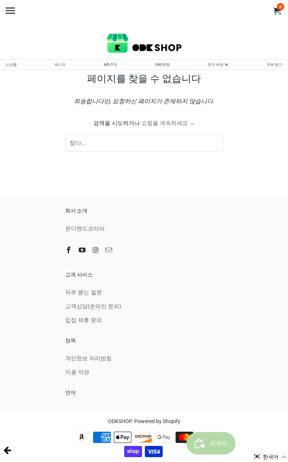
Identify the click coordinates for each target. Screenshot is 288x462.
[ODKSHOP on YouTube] (83, 250)
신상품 (11, 64)
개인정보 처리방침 (88, 358)
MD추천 (110, 64)
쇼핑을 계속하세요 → (168, 123)
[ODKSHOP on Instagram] (96, 250)
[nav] (11, 7)
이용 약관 (77, 372)
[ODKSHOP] (144, 44)
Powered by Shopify (157, 421)
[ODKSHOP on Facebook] (69, 250)
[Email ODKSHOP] (109, 250)
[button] (270, 457)
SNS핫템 (162, 64)
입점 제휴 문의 (83, 320)
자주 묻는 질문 (83, 292)
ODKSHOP (120, 421)
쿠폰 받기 (274, 64)
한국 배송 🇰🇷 (218, 64)
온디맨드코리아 (85, 228)
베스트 (60, 64)
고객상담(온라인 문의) (93, 306)
